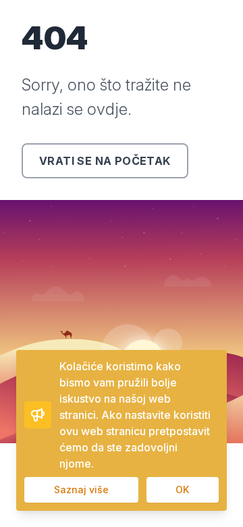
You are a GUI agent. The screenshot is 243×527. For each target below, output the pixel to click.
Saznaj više (81, 489)
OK (182, 489)
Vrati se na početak (105, 161)
